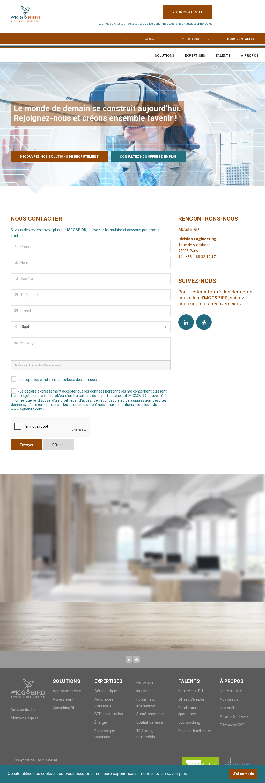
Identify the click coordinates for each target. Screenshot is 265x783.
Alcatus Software (234, 716)
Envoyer (26, 444)
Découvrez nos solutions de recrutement (59, 156)
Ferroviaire (145, 682)
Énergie (100, 722)
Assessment (63, 699)
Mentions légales (25, 718)
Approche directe (67, 691)
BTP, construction (108, 714)
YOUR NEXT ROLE (187, 11)
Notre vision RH (190, 691)
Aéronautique (105, 691)
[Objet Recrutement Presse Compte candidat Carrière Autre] (91, 326)
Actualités (152, 39)
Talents (223, 55)
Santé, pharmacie (150, 714)
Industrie (143, 691)
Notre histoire (231, 691)
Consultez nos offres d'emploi (148, 156)
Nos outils (228, 708)
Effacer (58, 444)
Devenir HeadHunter (194, 731)
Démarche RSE (232, 725)
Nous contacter (240, 39)
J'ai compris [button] (243, 774)
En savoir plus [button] (174, 773)
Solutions (164, 55)
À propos (250, 55)
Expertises (195, 55)
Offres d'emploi (191, 699)
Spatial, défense (149, 722)
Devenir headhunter (194, 39)
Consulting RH (64, 708)
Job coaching (189, 722)
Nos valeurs (229, 699)
